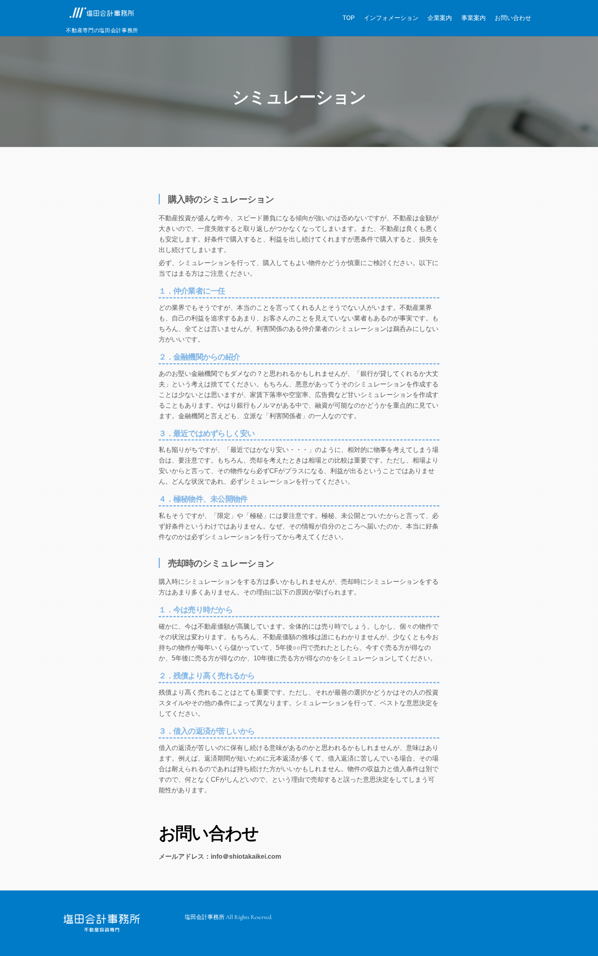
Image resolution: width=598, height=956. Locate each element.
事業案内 (473, 17)
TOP (349, 17)
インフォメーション (391, 17)
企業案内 (440, 17)
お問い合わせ (513, 17)
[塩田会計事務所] (101, 16)
